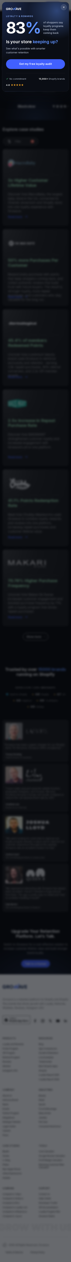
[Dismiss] (64, 7)
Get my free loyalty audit (35, 64)
